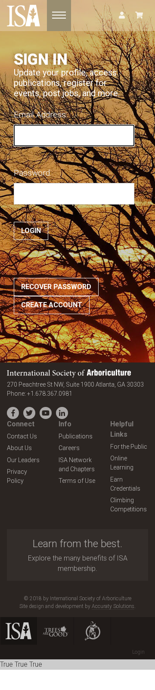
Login (138, 652)
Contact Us (22, 436)
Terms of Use (77, 480)
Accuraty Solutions (113, 606)
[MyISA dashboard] (122, 15)
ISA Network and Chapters (77, 465)
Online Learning (121, 463)
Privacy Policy (17, 476)
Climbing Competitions (128, 505)
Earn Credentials (125, 484)
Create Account (51, 305)
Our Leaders (23, 460)
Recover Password (56, 287)
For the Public (128, 446)
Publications (76, 436)
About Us (19, 447)
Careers (69, 447)
